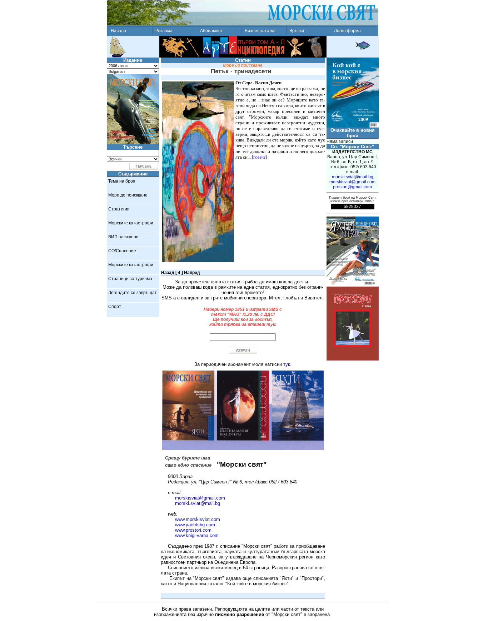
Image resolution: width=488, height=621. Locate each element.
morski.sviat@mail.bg (197, 503)
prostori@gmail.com (352, 186)
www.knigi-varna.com (197, 535)
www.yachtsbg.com (195, 524)
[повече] (259, 157)
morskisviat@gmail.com (200, 498)
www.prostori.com (193, 530)
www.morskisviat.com (197, 519)
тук (286, 364)
